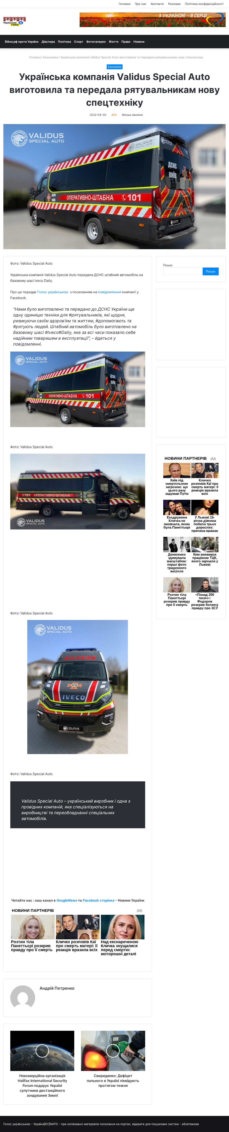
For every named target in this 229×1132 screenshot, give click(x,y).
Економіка (50, 57)
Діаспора (48, 41)
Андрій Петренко (57, 988)
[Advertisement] (77, 577)
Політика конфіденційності (204, 4)
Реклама (174, 4)
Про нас (140, 4)
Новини (139, 41)
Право (125, 41)
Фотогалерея (96, 41)
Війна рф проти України (21, 41)
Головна (124, 4)
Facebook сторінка (98, 900)
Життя (113, 41)
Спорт (78, 41)
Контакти (157, 4)
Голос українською (52, 292)
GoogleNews (67, 900)
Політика (64, 41)
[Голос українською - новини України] (14, 21)
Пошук (167, 265)
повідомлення (110, 292)
